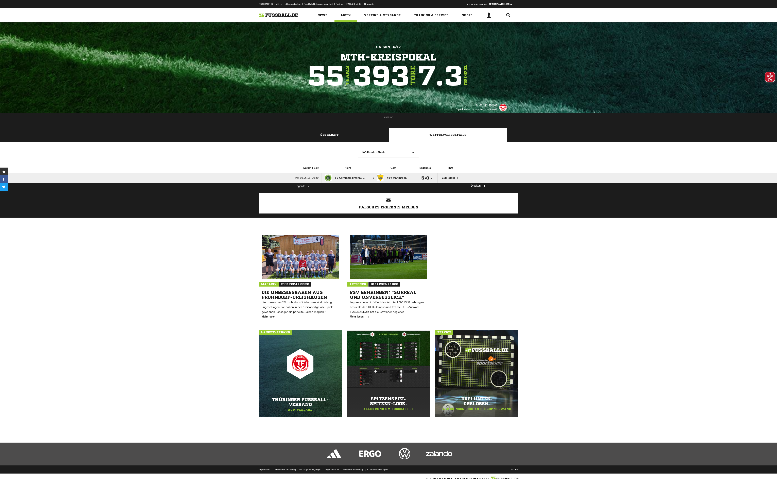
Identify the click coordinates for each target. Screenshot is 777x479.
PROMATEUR (266, 4)
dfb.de (279, 4)
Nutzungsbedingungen (310, 469)
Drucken (476, 185)
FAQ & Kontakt (353, 4)
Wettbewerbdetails (447, 134)
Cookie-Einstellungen (377, 469)
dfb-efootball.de (293, 4)
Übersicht (329, 134)
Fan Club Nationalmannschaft (318, 4)
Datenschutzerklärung (285, 469)
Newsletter (369, 4)
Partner (339, 4)
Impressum (264, 469)
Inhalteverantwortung (353, 469)
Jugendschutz (332, 469)
